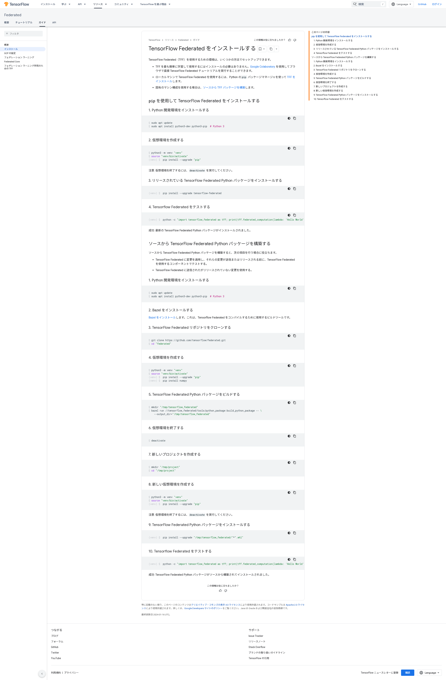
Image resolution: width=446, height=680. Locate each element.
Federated (12, 15)
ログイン (437, 4)
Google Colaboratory (262, 66)
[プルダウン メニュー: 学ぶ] (70, 4)
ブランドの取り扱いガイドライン (267, 652)
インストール (48, 4)
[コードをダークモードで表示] (289, 118)
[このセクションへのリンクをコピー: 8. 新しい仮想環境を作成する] (197, 485)
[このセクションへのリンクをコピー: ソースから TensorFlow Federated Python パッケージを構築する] (274, 244)
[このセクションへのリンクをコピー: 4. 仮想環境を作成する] (187, 358)
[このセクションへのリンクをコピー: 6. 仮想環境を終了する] (187, 428)
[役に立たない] (294, 40)
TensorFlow (154, 40)
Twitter (55, 652)
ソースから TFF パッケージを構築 (224, 87)
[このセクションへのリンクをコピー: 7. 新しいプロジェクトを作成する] (204, 455)
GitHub (422, 4)
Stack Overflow (257, 647)
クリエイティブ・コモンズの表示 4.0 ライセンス (215, 605)
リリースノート (257, 641)
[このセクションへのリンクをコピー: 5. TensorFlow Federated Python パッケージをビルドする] (243, 395)
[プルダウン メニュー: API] (86, 4)
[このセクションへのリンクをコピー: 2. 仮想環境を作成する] (187, 140)
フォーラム (57, 641)
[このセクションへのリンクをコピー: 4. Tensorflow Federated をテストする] (213, 207)
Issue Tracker (256, 636)
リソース (98, 4)
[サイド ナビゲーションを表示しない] (42, 673)
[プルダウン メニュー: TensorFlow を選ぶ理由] (170, 4)
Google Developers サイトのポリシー (203, 608)
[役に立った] (289, 40)
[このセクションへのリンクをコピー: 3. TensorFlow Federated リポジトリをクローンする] (234, 328)
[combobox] (368, 4)
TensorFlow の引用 (259, 658)
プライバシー (71, 672)
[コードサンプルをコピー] (294, 118)
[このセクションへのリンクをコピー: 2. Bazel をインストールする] (196, 310)
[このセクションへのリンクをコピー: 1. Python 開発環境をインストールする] (212, 110)
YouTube (56, 658)
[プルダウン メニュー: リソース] (107, 4)
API (80, 4)
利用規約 (56, 672)
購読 (407, 672)
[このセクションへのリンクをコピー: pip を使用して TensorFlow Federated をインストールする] (263, 101)
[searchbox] (23, 33)
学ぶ (63, 4)
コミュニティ (121, 4)
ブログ (54, 636)
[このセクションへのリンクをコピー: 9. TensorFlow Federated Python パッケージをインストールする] (253, 525)
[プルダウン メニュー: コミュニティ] (133, 4)
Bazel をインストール (162, 317)
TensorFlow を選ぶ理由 (153, 4)
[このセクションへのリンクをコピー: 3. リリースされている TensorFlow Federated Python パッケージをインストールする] (285, 181)
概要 (6, 22)
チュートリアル (23, 22)
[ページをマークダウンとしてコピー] (271, 49)
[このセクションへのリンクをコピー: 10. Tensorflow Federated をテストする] (215, 552)
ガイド (42, 22)
